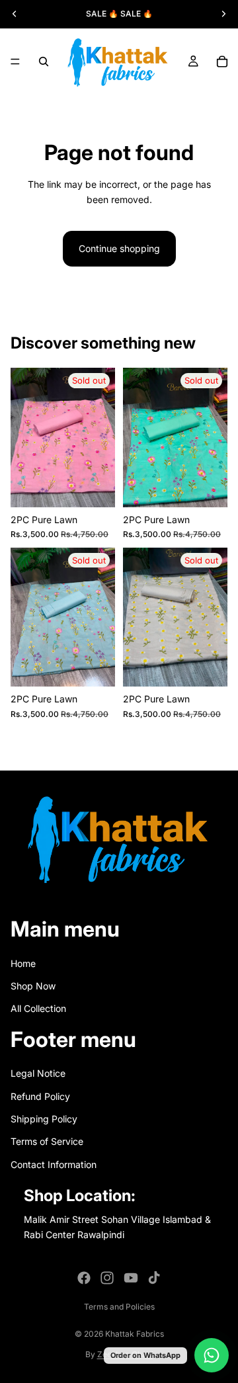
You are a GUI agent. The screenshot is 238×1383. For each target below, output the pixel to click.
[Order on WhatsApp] (211, 1355)
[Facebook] (84, 1278)
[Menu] (15, 61)
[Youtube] (131, 1278)
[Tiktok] (154, 1278)
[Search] (43, 61)
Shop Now (33, 985)
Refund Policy (40, 1096)
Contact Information (54, 1164)
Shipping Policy (44, 1118)
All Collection (38, 1008)
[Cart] (222, 61)
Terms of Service (47, 1141)
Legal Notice (38, 1073)
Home (23, 963)
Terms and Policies (119, 1307)
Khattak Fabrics (134, 1334)
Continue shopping (119, 248)
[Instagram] (107, 1278)
